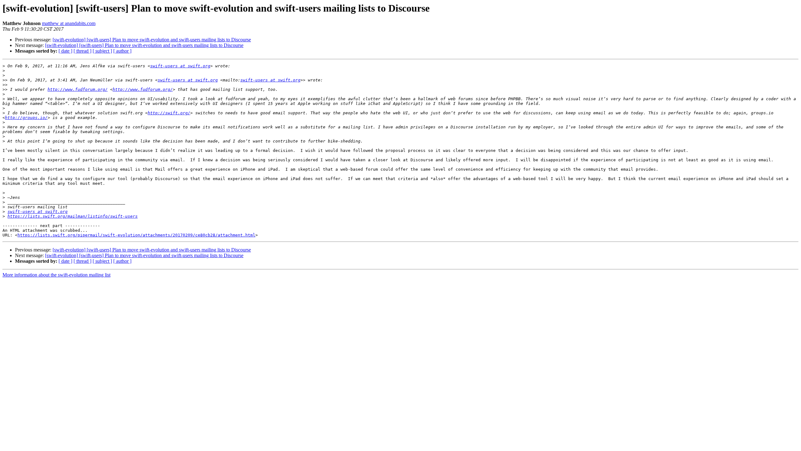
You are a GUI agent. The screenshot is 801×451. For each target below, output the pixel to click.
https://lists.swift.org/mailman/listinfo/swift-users (73, 216)
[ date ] (65, 51)
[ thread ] (82, 51)
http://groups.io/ (26, 117)
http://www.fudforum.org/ (78, 89)
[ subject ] (102, 51)
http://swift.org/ (169, 113)
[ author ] (122, 51)
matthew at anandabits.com (68, 23)
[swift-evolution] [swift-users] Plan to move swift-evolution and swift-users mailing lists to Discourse (152, 39)
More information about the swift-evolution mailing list (56, 274)
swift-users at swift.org (180, 66)
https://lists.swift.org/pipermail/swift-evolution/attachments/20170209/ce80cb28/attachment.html (136, 235)
